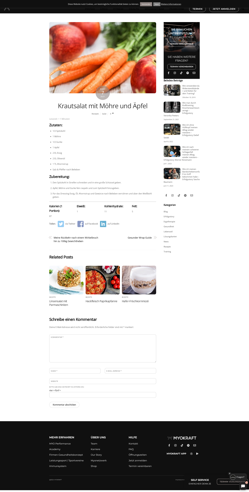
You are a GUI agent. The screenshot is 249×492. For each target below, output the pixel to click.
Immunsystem (57, 466)
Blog (166, 211)
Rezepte (95, 114)
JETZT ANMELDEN (224, 9)
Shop (94, 466)
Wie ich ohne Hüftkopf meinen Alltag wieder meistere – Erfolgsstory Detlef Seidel (181, 131)
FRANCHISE (177, 9)
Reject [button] (157, 4)
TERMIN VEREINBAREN (181, 44)
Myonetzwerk (99, 460)
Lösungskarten (170, 236)
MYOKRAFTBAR (154, 9)
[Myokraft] (7, 8)
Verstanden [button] (146, 4)
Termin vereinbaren (140, 466)
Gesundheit (169, 226)
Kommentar (57, 337)
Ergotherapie (169, 221)
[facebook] (168, 72)
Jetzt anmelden (138, 460)
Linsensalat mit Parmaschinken (58, 303)
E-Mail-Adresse (114, 371)
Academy (54, 449)
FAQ (131, 449)
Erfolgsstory (169, 216)
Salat (104, 114)
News (166, 241)
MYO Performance (60, 443)
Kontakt (133, 443)
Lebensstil (168, 231)
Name (54, 371)
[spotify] (187, 72)
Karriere (95, 449)
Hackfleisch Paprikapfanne (101, 301)
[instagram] (175, 72)
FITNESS (118, 9)
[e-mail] (194, 72)
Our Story (96, 454)
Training (167, 251)
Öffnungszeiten (138, 454)
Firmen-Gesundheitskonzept (66, 454)
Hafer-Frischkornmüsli (135, 301)
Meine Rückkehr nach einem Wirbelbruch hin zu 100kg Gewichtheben (76, 239)
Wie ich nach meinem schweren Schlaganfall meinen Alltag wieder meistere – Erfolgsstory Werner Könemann (181, 153)
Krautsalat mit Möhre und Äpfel (102, 105)
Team (94, 443)
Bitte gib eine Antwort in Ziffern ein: (66, 387)
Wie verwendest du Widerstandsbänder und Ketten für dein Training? (190, 90)
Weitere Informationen (171, 4)
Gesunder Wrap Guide (140, 237)
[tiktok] (181, 72)
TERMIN (197, 9)
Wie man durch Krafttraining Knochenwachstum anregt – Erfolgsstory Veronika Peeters (181, 109)
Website (54, 381)
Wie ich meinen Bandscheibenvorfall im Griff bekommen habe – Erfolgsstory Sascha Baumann (182, 175)
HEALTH (134, 9)
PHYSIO (90, 9)
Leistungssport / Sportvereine (66, 460)
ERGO (104, 9)
